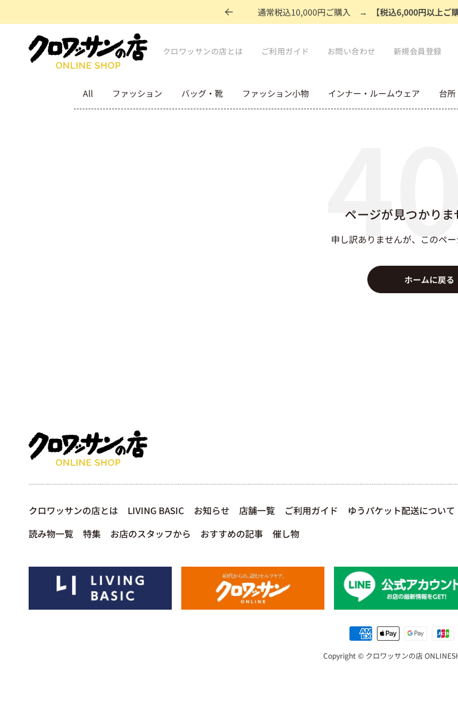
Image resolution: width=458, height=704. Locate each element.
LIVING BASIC (156, 510)
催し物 (286, 533)
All (88, 93)
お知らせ (212, 510)
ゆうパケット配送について (401, 510)
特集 (92, 533)
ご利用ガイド (285, 51)
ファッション (137, 93)
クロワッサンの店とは (203, 51)
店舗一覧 (257, 510)
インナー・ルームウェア (374, 93)
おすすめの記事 (231, 533)
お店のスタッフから (150, 533)
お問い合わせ (351, 51)
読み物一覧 (51, 533)
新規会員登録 (418, 51)
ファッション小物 (275, 93)
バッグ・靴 (202, 93)
